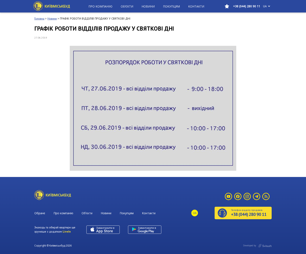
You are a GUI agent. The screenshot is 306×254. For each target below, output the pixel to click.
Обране (39, 213)
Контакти (196, 6)
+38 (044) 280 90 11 (246, 6)
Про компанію (100, 6)
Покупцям (171, 6)
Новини (148, 6)
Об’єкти (127, 6)
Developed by (250, 245)
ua (265, 6)
